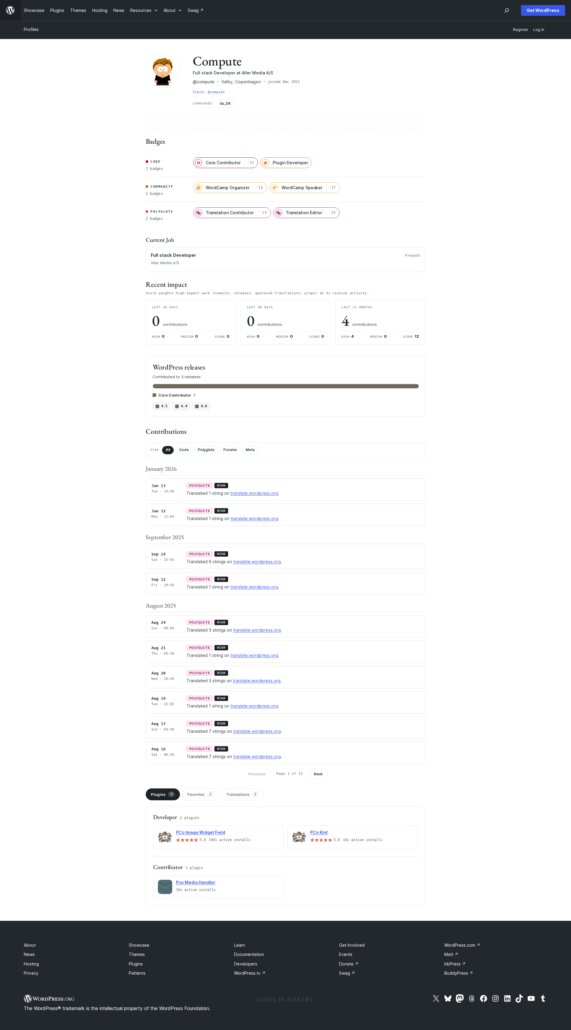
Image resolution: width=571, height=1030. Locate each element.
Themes (137, 954)
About (30, 945)
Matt (451, 954)
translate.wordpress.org (254, 493)
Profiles (31, 29)
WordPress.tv (250, 973)
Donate (349, 963)
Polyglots (206, 449)
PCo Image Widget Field (200, 832)
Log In (538, 29)
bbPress (455, 963)
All (168, 449)
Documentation (249, 954)
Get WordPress (543, 10)
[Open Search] (506, 10)
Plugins (161, 794)
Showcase (139, 945)
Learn (239, 945)
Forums (230, 449)
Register (520, 29)
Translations (241, 794)
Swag (347, 973)
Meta (250, 449)
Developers (245, 963)
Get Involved (352, 945)
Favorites (199, 794)
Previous (257, 773)
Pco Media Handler (195, 882)
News (29, 954)
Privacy (31, 973)
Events (345, 954)
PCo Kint (319, 832)
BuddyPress (458, 973)
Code (184, 449)
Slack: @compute (209, 92)
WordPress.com (462, 945)
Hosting (31, 963)
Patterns (137, 973)
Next (318, 773)
